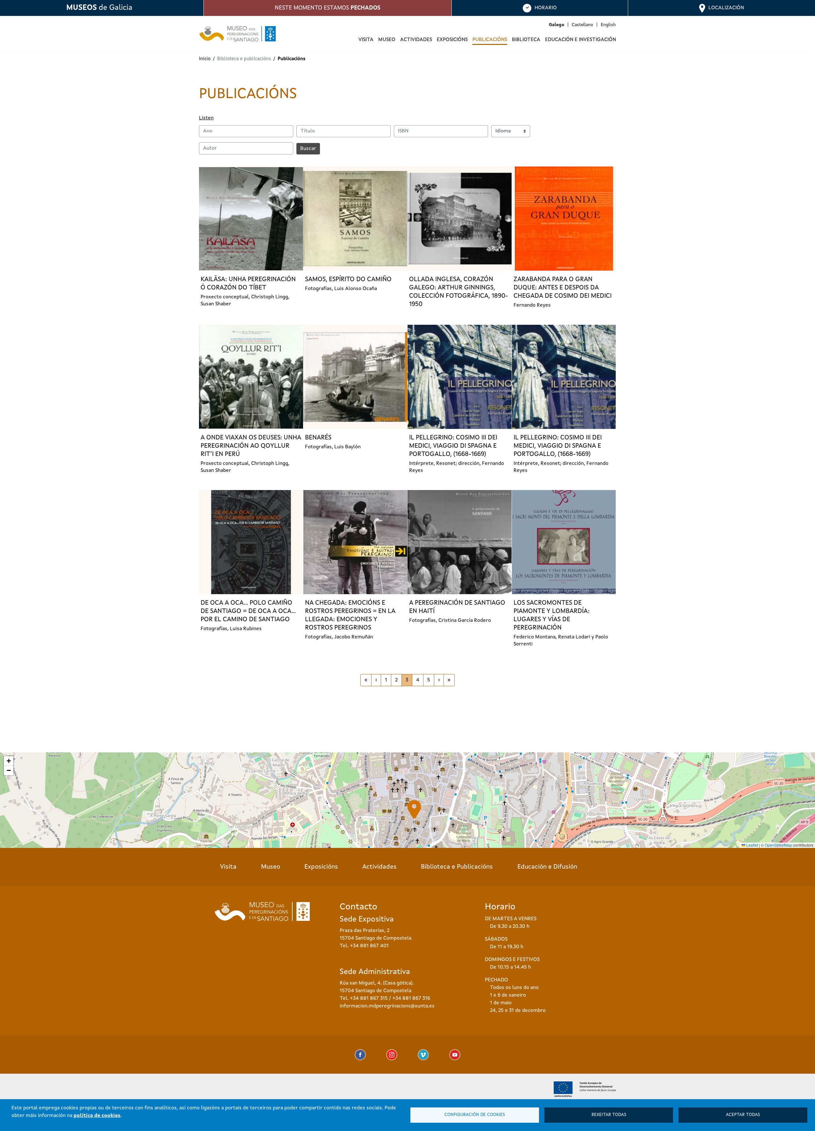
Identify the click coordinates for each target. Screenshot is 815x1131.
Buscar (308, 148)
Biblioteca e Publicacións (457, 867)
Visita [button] (365, 39)
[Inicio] (235, 34)
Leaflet (751, 845)
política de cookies (97, 1115)
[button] (414, 809)
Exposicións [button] (452, 39)
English (608, 25)
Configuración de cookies (474, 1115)
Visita (228, 867)
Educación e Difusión (547, 867)
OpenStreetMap (778, 845)
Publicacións (489, 39)
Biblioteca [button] (526, 39)
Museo (270, 867)
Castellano (582, 25)
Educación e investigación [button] (580, 39)
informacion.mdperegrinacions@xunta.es (387, 1006)
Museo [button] (386, 39)
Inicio (204, 59)
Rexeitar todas (609, 1115)
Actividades (416, 39)
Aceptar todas (743, 1115)
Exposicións (321, 867)
